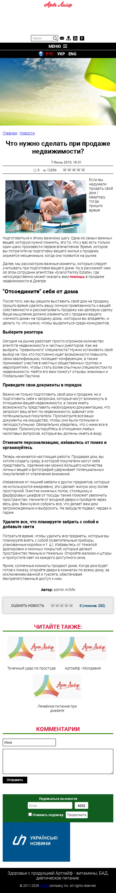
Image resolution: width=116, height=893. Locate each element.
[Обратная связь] (62, 38)
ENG (72, 53)
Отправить (15, 779)
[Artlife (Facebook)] (82, 38)
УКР (61, 53)
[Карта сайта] (68, 38)
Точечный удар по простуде (31, 667)
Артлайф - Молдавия (83, 667)
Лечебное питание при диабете (57, 708)
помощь (77, 276)
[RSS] (75, 38)
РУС (50, 53)
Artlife (44, 885)
